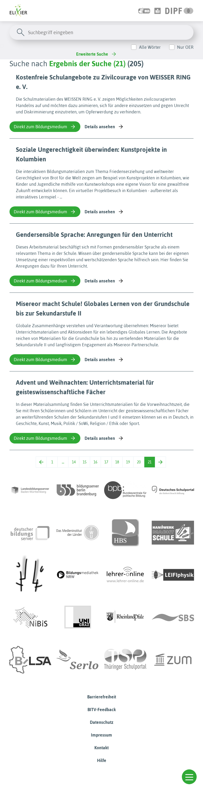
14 (74, 462)
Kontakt (101, 747)
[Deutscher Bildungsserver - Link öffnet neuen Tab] (30, 532)
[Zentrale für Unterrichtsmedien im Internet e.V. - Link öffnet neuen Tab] (173, 660)
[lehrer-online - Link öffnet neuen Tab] (125, 575)
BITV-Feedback (101, 709)
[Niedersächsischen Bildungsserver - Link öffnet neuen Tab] (30, 617)
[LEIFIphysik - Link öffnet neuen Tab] (173, 575)
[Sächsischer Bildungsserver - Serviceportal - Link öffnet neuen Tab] (173, 617)
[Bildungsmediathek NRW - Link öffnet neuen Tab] (78, 575)
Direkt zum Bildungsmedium (40, 126)
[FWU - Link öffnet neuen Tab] (78, 532)
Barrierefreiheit (101, 696)
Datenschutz (101, 722)
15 (84, 462)
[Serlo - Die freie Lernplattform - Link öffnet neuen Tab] (78, 660)
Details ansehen (100, 126)
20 (139, 462)
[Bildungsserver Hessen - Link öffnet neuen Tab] (30, 575)
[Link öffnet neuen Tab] (179, 10)
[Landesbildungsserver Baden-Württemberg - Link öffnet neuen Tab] (30, 490)
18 (117, 462)
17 (106, 462)
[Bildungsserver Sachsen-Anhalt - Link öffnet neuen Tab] (30, 660)
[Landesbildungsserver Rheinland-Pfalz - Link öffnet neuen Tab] (125, 617)
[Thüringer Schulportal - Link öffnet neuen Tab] (125, 660)
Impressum (101, 735)
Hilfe (101, 760)
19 (128, 462)
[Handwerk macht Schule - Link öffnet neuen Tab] (173, 532)
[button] (189, 776)
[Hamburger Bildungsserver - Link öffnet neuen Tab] (125, 532)
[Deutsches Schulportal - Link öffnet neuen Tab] (173, 490)
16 (95, 462)
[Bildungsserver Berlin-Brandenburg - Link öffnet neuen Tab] (78, 490)
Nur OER (185, 47)
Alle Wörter (150, 47)
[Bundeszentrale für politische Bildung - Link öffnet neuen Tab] (125, 490)
